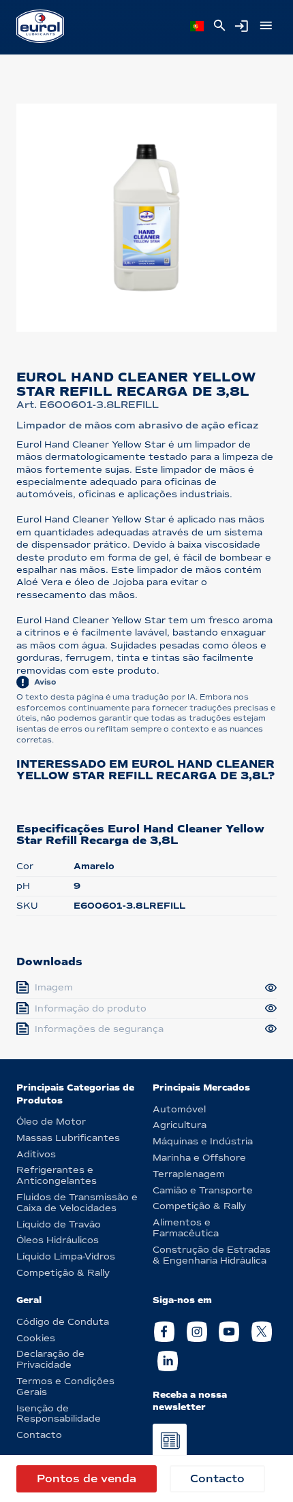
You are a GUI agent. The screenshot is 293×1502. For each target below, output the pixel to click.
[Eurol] (40, 26)
